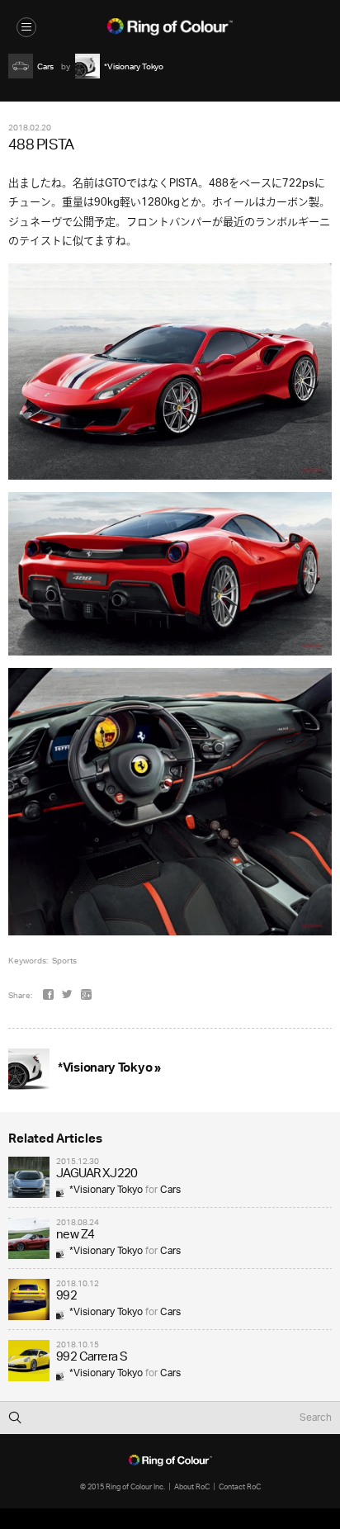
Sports (64, 960)
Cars (170, 1190)
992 (66, 1296)
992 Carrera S (91, 1357)
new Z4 (75, 1235)
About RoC (192, 1486)
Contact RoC (240, 1486)
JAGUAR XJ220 (97, 1174)
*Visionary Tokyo (106, 1190)
